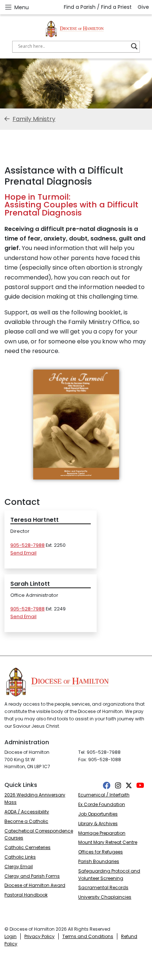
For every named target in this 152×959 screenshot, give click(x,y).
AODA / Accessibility (26, 812)
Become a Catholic (26, 821)
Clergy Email (18, 866)
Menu (21, 7)
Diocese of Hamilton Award (34, 885)
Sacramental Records (103, 887)
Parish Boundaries (98, 861)
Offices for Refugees (100, 852)
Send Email (23, 553)
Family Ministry (34, 119)
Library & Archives (98, 823)
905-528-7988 (27, 545)
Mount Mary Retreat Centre (107, 842)
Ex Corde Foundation (101, 804)
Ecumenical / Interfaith (103, 795)
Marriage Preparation (101, 833)
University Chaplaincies (104, 897)
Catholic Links (20, 857)
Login (10, 936)
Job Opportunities (98, 814)
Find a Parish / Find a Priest (98, 7)
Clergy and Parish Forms (32, 876)
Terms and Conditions (87, 936)
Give (143, 7)
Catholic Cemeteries (27, 847)
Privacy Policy (39, 936)
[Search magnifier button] (134, 46)
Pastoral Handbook (26, 895)
